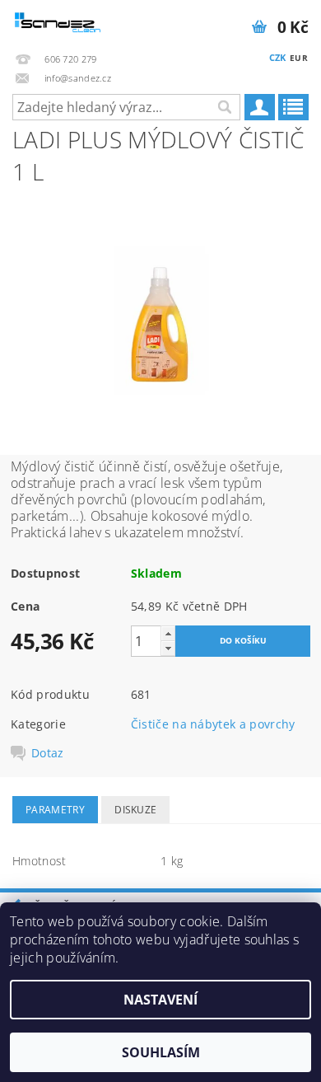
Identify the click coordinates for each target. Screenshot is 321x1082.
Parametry (55, 810)
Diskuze (135, 810)
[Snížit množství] (167, 648)
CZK (277, 57)
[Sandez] (58, 21)
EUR (299, 57)
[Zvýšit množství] (167, 633)
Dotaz (47, 753)
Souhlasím (161, 1052)
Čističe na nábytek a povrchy (213, 724)
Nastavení (160, 1000)
